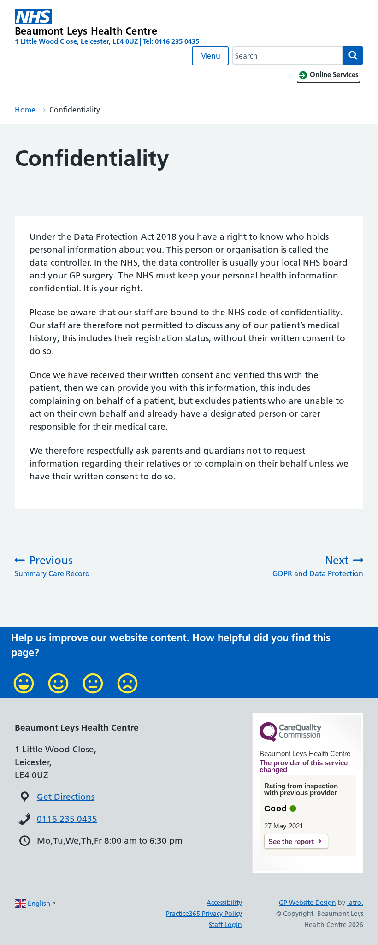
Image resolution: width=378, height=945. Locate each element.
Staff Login (225, 925)
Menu (210, 55)
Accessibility (224, 902)
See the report (291, 841)
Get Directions (65, 796)
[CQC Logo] (290, 739)
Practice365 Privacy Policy (204, 914)
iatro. (355, 902)
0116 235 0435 (67, 819)
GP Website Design (307, 902)
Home (25, 109)
